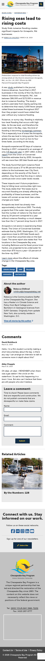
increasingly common (31, 130)
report (5, 154)
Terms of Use (21, 650)
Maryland (29, 269)
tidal (20, 269)
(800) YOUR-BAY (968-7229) (24, 608)
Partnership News (20, 13)
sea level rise (20, 274)
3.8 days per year (14, 152)
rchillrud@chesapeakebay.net (27, 291)
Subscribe (24, 545)
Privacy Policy (36, 650)
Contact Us (8, 650)
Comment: (8, 425)
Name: (7, 406)
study (10, 87)
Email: (6, 415)
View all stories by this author (17, 321)
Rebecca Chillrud (11, 38)
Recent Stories (7, 13)
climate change (9, 269)
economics (7, 274)
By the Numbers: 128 (16, 492)
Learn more (7, 258)
